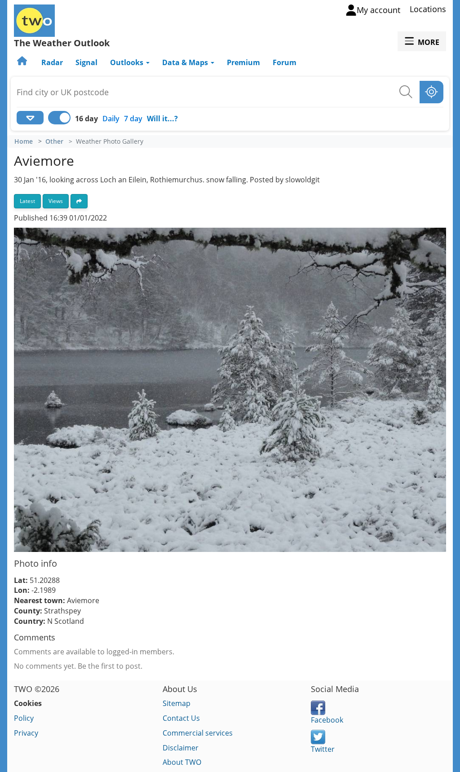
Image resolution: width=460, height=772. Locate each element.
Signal (86, 62)
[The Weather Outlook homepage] (23, 62)
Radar (52, 62)
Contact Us (181, 718)
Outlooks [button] (127, 62)
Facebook (327, 720)
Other (54, 141)
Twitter (323, 749)
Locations (428, 9)
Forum (284, 62)
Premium (243, 62)
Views (56, 201)
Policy (24, 718)
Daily (110, 119)
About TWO (182, 762)
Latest (27, 201)
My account (378, 9)
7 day (133, 119)
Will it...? (162, 119)
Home (23, 141)
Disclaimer (181, 748)
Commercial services (198, 733)
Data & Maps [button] (186, 62)
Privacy (26, 733)
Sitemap (176, 703)
